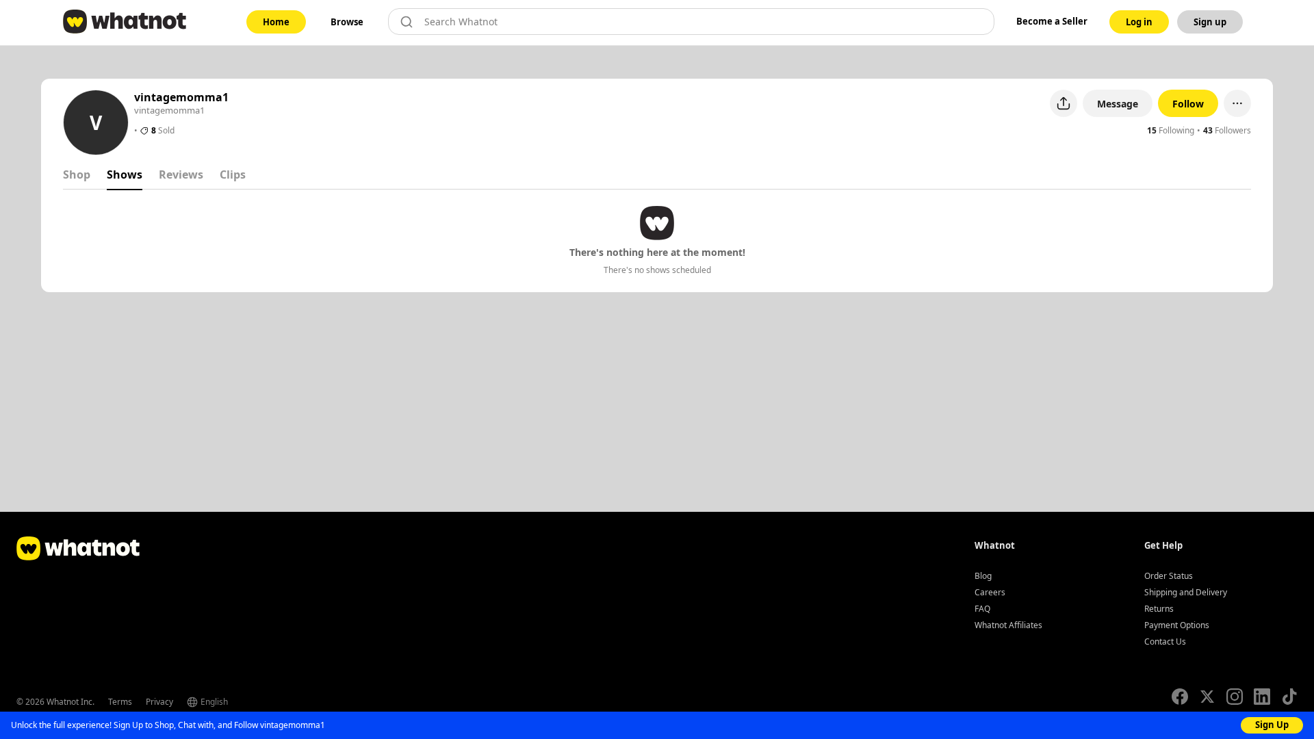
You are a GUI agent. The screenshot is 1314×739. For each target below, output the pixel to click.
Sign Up (1272, 724)
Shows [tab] (124, 174)
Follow (1188, 103)
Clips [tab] (233, 174)
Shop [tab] (76, 174)
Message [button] (1117, 103)
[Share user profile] (1063, 103)
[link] (276, 22)
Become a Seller (1051, 21)
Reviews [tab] (181, 174)
